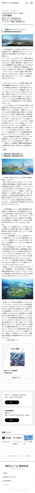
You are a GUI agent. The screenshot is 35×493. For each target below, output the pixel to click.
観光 (14, 10)
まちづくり (5, 10)
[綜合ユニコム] (17, 466)
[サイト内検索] (26, 3)
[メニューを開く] (31, 3)
